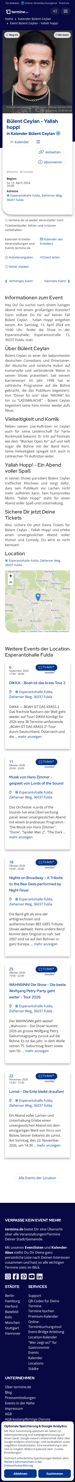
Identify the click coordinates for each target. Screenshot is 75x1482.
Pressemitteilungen (20, 1397)
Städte (33, 1368)
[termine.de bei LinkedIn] (41, 1277)
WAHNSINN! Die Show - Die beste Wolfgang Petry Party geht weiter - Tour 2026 (37, 990)
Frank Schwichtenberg (18, 107)
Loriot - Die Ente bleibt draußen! (36, 1091)
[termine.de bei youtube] (33, 1277)
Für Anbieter (12, 3)
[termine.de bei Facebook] (17, 1277)
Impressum (14, 1408)
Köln (8, 1317)
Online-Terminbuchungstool (41, 3)
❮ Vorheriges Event (19, 281)
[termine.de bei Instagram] (9, 1277)
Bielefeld (11, 1312)
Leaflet (23, 631)
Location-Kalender (42, 1337)
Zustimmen (54, 1474)
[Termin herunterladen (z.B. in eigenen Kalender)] (38, 142)
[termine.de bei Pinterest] (25, 1277)
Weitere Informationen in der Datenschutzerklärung (23, 1463)
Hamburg (12, 1301)
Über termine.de (18, 1387)
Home (9, 19)
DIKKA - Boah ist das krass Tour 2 (37, 682)
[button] (38, 597)
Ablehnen (20, 1474)
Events (33, 1352)
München (12, 1322)
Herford (11, 1306)
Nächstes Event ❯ (57, 281)
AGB (8, 1414)
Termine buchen (41, 1311)
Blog (8, 1392)
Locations (36, 1363)
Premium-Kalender (43, 1316)
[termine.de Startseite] (19, 10)
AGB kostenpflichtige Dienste (27, 1419)
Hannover (13, 1333)
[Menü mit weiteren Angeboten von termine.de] (65, 11)
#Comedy (26, 172)
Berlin (9, 1295)
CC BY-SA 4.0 (65, 110)
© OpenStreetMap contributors (55, 631)
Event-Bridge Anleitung (46, 1331)
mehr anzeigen (29, 736)
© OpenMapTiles (34, 631)
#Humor (12, 172)
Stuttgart (12, 1328)
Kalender (35, 1358)
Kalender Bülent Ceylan (34, 19)
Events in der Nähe (20, 1403)
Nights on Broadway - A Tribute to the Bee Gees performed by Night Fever (36, 884)
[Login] (55, 11)
